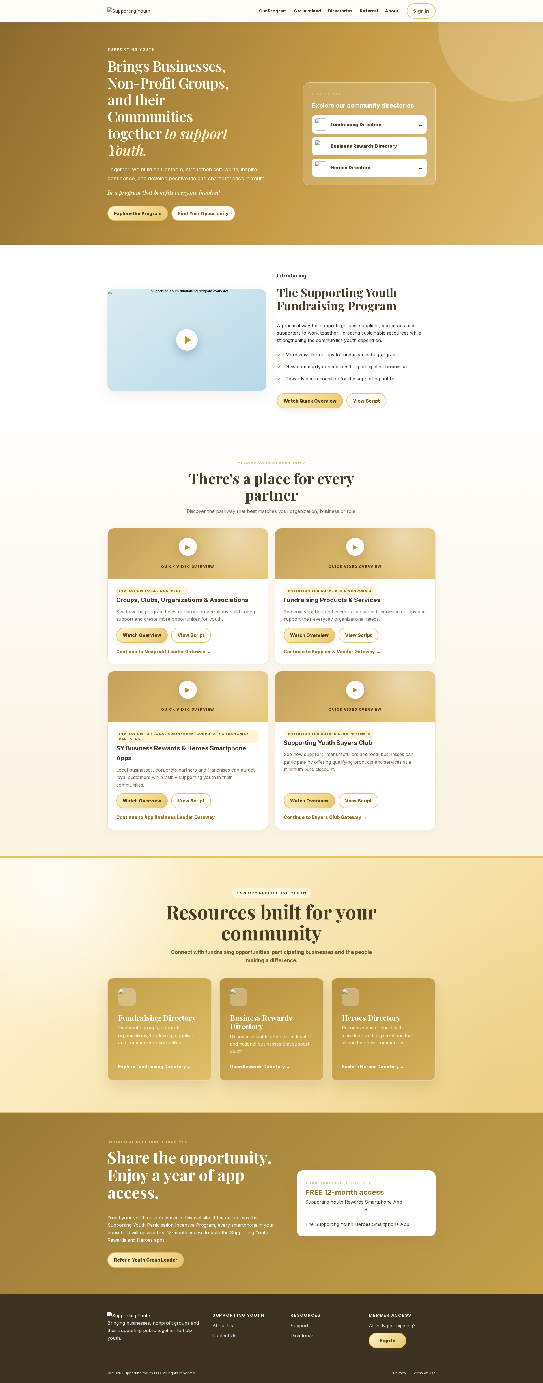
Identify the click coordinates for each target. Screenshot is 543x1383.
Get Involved (307, 11)
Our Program (273, 11)
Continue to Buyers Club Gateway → (325, 817)
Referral (369, 11)
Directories (340, 11)
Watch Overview (142, 635)
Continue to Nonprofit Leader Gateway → (163, 651)
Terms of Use (424, 1373)
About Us (222, 1325)
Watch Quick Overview (310, 401)
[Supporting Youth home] (136, 11)
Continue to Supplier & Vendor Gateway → (332, 651)
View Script (366, 401)
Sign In (421, 11)
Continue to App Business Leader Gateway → (168, 817)
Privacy (399, 1373)
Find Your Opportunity (203, 213)
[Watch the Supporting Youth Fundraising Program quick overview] (186, 340)
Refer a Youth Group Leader (145, 1260)
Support (299, 1325)
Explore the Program (137, 213)
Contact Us (224, 1335)
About (391, 11)
